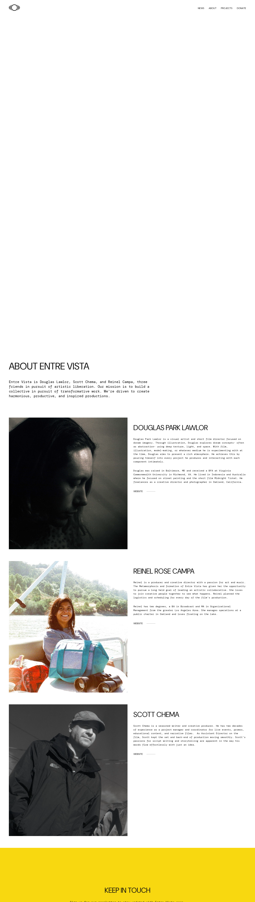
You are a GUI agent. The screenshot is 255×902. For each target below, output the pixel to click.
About (212, 8)
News (201, 8)
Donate (241, 8)
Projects (226, 8)
